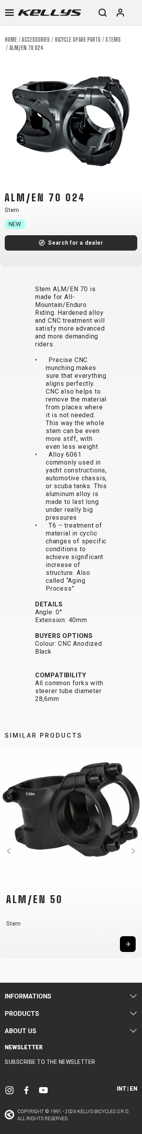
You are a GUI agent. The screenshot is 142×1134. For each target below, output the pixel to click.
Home (11, 39)
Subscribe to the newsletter (50, 1062)
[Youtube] (43, 1090)
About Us (20, 1031)
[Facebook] (26, 1090)
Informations (28, 996)
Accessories (36, 39)
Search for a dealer (75, 243)
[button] (8, 851)
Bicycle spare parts (78, 39)
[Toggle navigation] (9, 12)
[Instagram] (9, 1090)
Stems (113, 39)
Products (22, 1013)
